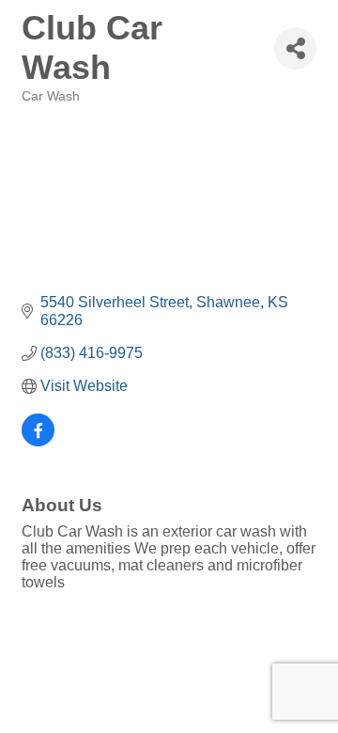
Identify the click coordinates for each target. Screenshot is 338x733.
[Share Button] (295, 48)
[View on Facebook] (38, 441)
